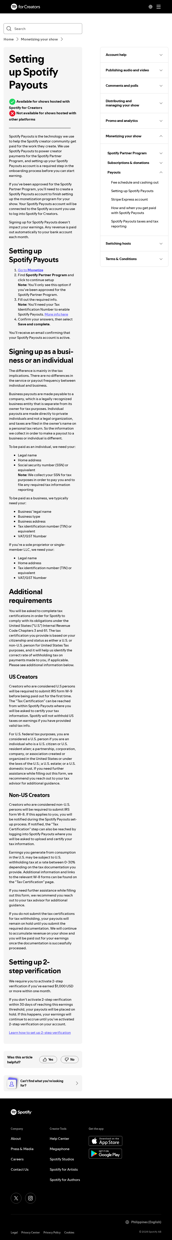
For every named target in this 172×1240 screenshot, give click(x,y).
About (16, 1138)
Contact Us (19, 1169)
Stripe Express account (129, 199)
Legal (14, 1232)
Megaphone (59, 1148)
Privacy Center (30, 1232)
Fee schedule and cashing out (135, 182)
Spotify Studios (62, 1159)
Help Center (59, 1138)
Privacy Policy (52, 1232)
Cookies (69, 1232)
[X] (16, 1198)
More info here (56, 314)
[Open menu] (158, 6)
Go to (30, 269)
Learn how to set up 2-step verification (40, 1032)
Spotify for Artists (64, 1169)
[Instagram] (30, 1198)
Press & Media (22, 1148)
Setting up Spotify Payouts (132, 190)
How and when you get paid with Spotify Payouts (133, 210)
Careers (17, 1159)
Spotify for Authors (65, 1179)
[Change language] (150, 6)
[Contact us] (75, 1083)
